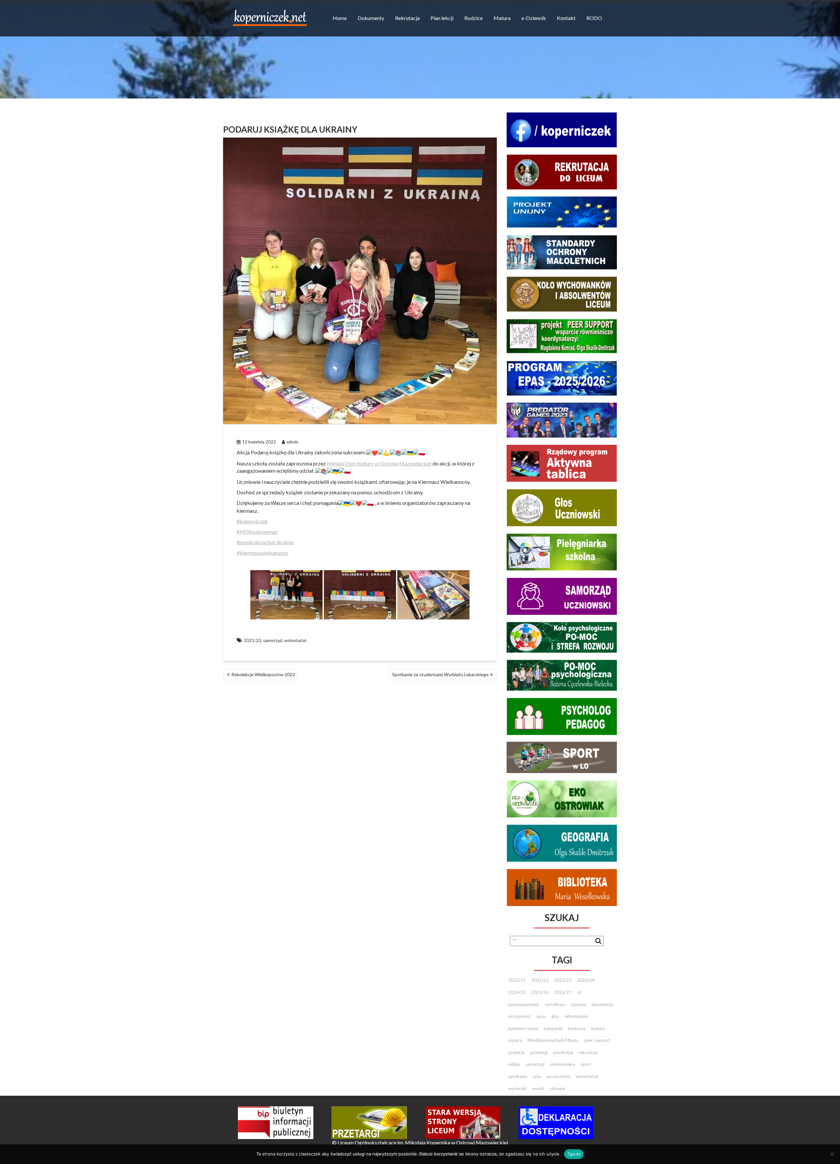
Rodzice (473, 18)
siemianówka (562, 1064)
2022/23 (563, 980)
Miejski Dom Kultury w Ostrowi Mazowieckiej (379, 463)
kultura (598, 1028)
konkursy (577, 1028)
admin (292, 441)
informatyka (576, 1016)
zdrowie (557, 1088)
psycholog (563, 1052)
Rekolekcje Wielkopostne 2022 (263, 674)
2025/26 (540, 992)
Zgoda (573, 1153)
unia (537, 1076)
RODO (594, 18)
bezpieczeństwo (523, 1004)
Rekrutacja (407, 18)
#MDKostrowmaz (257, 531)
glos (555, 1016)
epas (541, 1016)
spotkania (517, 1076)
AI (579, 992)
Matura (502, 18)
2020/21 (517, 980)
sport (585, 1064)
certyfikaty (555, 1004)
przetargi (539, 1052)
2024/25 (517, 992)
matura (515, 1040)
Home (340, 18)
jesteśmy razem (523, 1028)
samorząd (272, 640)
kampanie (553, 1028)
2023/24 (586, 980)
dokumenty (602, 1004)
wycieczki (517, 1088)
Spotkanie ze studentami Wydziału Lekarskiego (440, 674)
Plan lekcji (441, 18)
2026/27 (563, 992)
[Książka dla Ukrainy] (286, 594)
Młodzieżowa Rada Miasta (553, 1040)
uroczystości (558, 1076)
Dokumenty (371, 18)
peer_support (597, 1040)
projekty (516, 1052)
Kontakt (566, 18)
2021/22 (252, 640)
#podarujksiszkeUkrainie (265, 542)
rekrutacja (588, 1052)
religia (514, 1064)
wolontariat (295, 640)
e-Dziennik (533, 18)
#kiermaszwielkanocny (262, 553)
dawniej (578, 1004)
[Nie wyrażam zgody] (832, 1154)
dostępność (519, 1016)
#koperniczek (252, 521)
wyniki (538, 1088)
